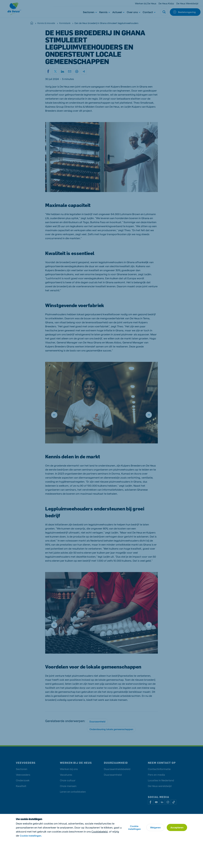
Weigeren (155, 827)
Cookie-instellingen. (31, 835)
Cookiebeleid (99, 831)
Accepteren (176, 827)
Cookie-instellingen (134, 827)
